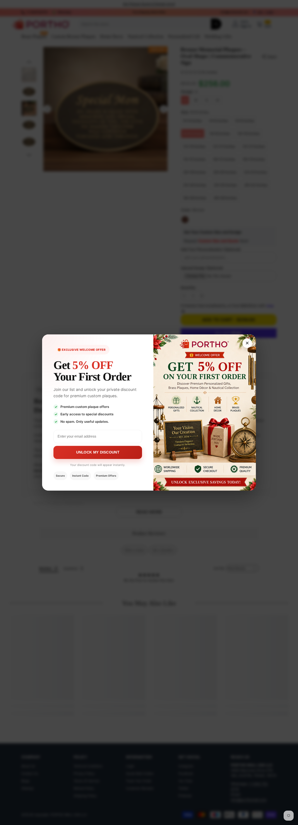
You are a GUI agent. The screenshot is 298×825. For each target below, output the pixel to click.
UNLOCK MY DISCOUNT (97, 452)
